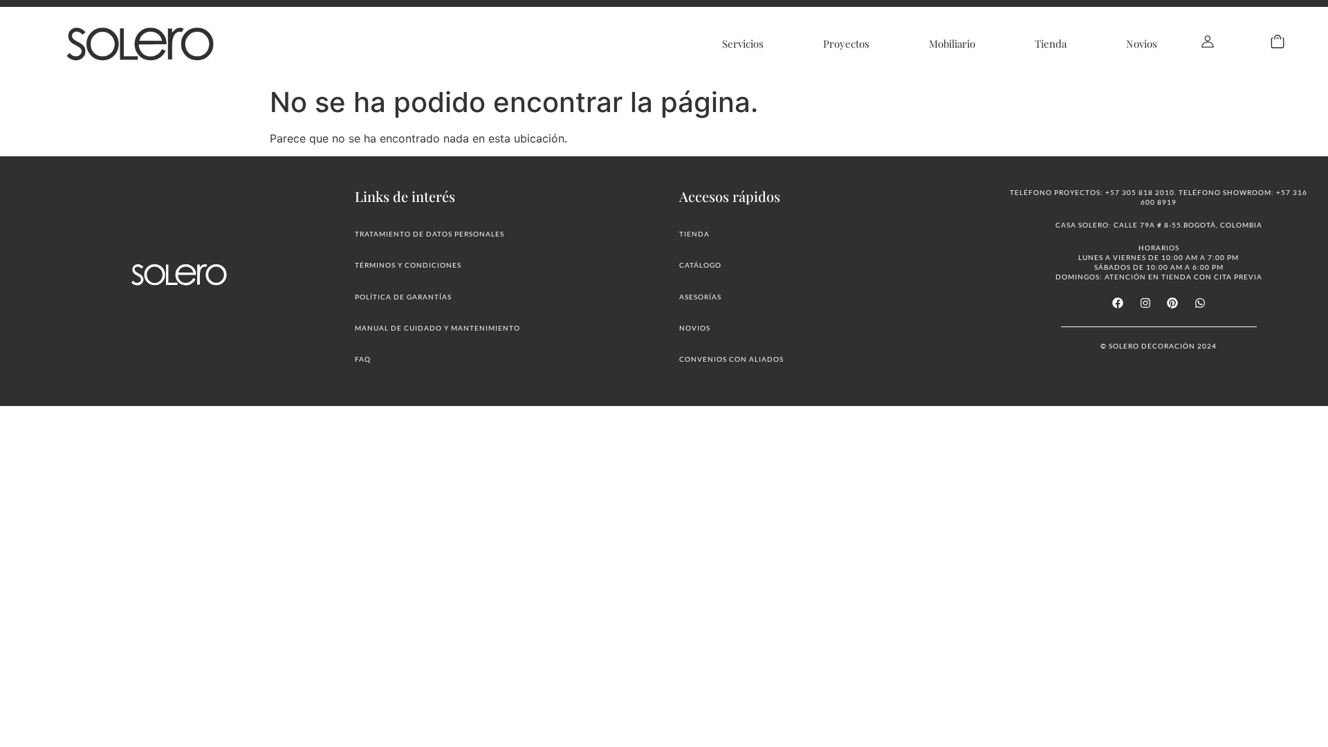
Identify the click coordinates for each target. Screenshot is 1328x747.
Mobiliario (952, 43)
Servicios (743, 43)
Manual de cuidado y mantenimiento (437, 328)
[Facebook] (1117, 303)
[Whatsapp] (1199, 303)
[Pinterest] (1172, 303)
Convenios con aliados (731, 359)
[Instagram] (1145, 303)
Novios (1141, 43)
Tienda (1051, 43)
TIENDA (694, 234)
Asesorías (700, 297)
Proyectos (846, 43)
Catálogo (700, 265)
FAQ (363, 359)
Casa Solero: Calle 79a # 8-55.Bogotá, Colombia (1158, 225)
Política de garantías (403, 297)
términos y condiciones (408, 265)
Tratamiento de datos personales (429, 234)
